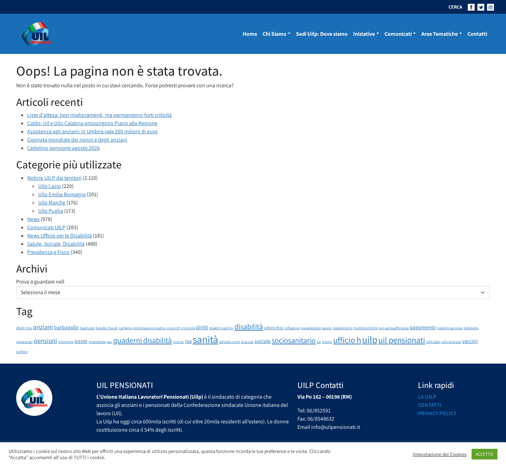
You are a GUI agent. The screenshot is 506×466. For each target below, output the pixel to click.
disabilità (248, 326)
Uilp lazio (433, 341)
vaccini (470, 341)
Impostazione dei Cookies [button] (439, 454)
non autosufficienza (393, 327)
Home (250, 33)
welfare (22, 351)
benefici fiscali (107, 327)
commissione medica (149, 327)
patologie (471, 327)
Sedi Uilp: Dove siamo (322, 33)
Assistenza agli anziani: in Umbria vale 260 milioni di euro (92, 131)
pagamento (423, 327)
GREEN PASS (274, 327)
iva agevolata (311, 327)
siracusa (247, 341)
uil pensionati (401, 339)
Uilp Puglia (50, 210)
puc (109, 341)
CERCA (455, 7)
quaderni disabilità (142, 340)
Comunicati (398, 33)
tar (319, 341)
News (33, 219)
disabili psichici (221, 327)
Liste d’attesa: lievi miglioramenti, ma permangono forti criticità (99, 115)
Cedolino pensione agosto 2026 (63, 148)
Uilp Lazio (49, 186)
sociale (262, 341)
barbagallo (66, 327)
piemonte (65, 341)
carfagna (125, 327)
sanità (205, 339)
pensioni (45, 340)
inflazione (292, 327)
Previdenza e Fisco (48, 252)
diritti (202, 327)
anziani (43, 326)
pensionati (24, 341)
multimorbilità (365, 327)
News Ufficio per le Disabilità (59, 235)
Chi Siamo (274, 33)
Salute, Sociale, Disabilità (56, 243)
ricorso (178, 341)
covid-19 (173, 327)
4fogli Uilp (24, 327)
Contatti (477, 33)
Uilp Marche (51, 202)
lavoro (327, 327)
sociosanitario (294, 340)
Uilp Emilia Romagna (62, 194)
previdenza (96, 341)
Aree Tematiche (439, 33)
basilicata (87, 327)
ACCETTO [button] (484, 454)
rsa (188, 341)
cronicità (188, 327)
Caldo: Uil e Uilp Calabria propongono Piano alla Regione (92, 123)
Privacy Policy (437, 413)
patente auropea (450, 327)
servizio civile (229, 341)
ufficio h (347, 339)
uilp (369, 339)
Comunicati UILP (46, 227)
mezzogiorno (343, 327)
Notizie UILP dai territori (54, 177)
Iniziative (364, 33)
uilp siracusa (451, 341)
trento (327, 341)
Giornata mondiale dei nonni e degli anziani (77, 139)
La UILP (427, 396)
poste (80, 341)
